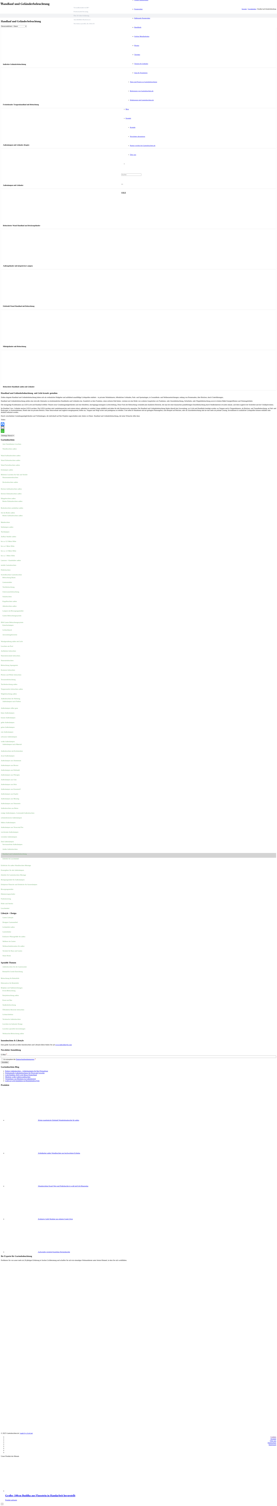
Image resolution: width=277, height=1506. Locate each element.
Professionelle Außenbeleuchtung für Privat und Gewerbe (25, 1073)
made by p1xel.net (26, 1433)
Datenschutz (272, 1443)
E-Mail (4, 1054)
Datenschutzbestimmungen (25, 1059)
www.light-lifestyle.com (63, 1045)
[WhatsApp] (138, 431)
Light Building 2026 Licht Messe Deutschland (21, 1075)
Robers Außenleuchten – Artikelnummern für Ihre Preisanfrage (26, 1071)
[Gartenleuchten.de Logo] (97, 12)
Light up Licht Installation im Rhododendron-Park (22, 1081)
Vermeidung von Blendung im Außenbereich (20, 1079)
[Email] (138, 427)
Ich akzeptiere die (19, 1059)
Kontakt (273, 1439)
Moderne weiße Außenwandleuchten (17, 1077)
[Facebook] (138, 424)
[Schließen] (122, 184)
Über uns (273, 1441)
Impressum (272, 1445)
